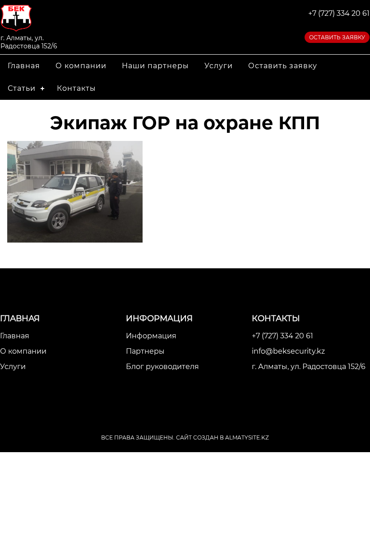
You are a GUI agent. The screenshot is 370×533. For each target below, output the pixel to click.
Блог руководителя (162, 366)
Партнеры (145, 351)
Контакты (76, 88)
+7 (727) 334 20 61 (339, 13)
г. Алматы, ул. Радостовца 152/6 (308, 366)
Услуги (218, 65)
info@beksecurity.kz (288, 351)
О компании (81, 65)
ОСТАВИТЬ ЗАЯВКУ (337, 37)
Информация (151, 336)
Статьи (22, 88)
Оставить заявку (282, 65)
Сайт (184, 437)
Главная (24, 65)
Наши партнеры (155, 65)
